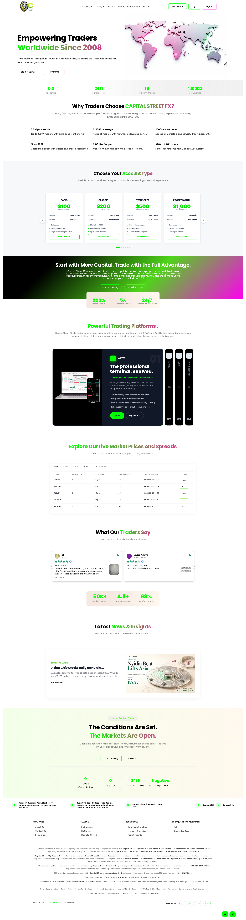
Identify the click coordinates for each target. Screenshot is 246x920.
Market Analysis (114, 6)
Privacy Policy (67, 889)
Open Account (64, 237)
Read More (57, 682)
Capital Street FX (52, 902)
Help (145, 6)
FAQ (175, 827)
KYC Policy (145, 889)
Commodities (100, 466)
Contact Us (40, 831)
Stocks (86, 466)
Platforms (86, 831)
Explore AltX (135, 415)
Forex (56, 466)
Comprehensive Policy (95, 893)
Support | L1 (208, 805)
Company (85, 6)
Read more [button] (131, 577)
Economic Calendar (136, 831)
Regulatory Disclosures (85, 889)
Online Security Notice (49, 889)
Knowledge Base (181, 831)
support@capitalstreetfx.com (147, 804)
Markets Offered (89, 835)
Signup (116, 415)
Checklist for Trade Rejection (164, 889)
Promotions (132, 6)
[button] (194, 567)
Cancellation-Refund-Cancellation (145, 893)
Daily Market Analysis (137, 827)
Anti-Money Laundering (118, 893)
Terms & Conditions (106, 889)
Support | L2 (228, 805)
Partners (177, 6)
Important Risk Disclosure (127, 889)
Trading (98, 6)
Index (65, 466)
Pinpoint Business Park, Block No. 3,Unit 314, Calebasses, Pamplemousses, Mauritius (37, 805)
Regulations (40, 835)
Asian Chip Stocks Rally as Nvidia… (77, 668)
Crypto (76, 466)
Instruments (87, 827)
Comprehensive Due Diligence (191, 889)
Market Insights (134, 835)
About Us (39, 827)
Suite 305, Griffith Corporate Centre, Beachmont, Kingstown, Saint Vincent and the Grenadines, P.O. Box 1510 (95, 805)
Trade (184, 480)
